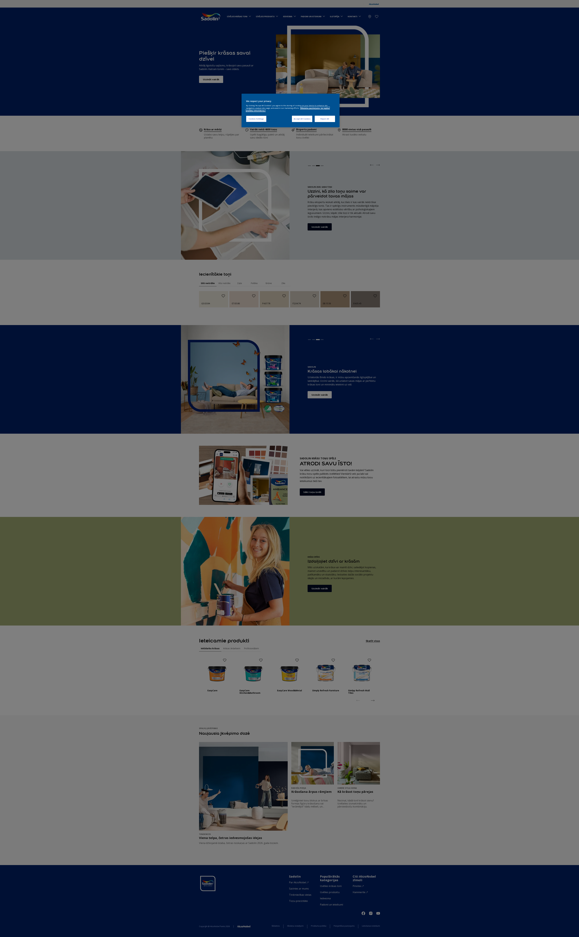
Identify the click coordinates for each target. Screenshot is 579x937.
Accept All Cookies (302, 119)
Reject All (325, 119)
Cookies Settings (256, 119)
